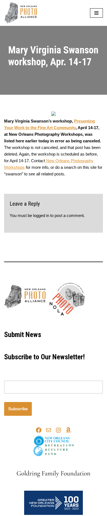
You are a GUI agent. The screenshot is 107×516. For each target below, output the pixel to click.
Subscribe (18, 408)
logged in (41, 215)
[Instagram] (58, 430)
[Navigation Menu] (96, 13)
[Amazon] (68, 430)
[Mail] (48, 430)
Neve (30, 322)
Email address (17, 377)
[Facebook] (38, 430)
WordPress (71, 322)
